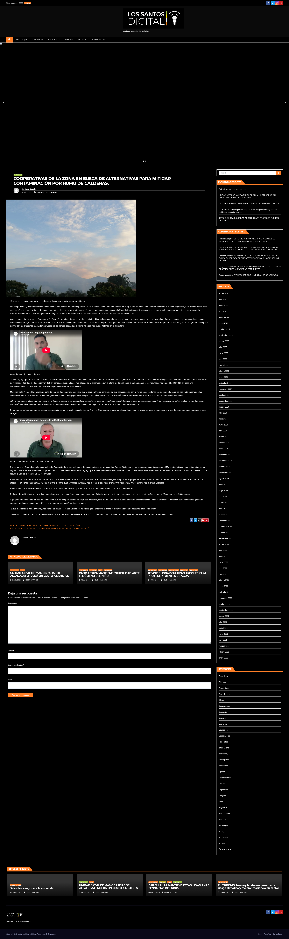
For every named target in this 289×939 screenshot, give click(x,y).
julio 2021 (223, 622)
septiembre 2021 (226, 610)
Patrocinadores (225, 778)
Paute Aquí (21, 40)
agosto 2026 (224, 293)
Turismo (222, 843)
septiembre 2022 (226, 538)
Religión (222, 796)
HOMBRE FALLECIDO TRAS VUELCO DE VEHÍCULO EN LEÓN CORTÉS (44, 525)
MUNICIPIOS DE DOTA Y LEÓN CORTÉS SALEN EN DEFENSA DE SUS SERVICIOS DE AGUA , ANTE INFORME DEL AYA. (249, 258)
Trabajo (222, 831)
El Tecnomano (51, 934)
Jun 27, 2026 (225, 892)
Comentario (13, 603)
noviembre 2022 (225, 526)
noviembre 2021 (225, 598)
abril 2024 (223, 431)
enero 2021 (223, 658)
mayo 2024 (223, 425)
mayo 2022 (223, 562)
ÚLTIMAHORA (225, 849)
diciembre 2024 (225, 383)
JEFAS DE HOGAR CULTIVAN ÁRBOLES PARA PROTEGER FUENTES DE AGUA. (177, 574)
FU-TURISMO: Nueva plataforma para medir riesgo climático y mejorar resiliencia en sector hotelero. (248, 888)
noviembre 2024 (225, 389)
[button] (282, 40)
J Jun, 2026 (153, 580)
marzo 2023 (224, 502)
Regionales (37, 40)
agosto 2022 (224, 544)
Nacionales (54, 40)
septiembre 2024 (226, 401)
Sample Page (277, 934)
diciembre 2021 (225, 592)
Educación (183, 570)
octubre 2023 (224, 467)
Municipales (224, 760)
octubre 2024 (224, 395)
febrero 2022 (224, 580)
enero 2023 (223, 514)
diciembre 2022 (225, 520)
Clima (100, 570)
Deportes (222, 718)
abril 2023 (223, 497)
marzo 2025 (224, 365)
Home (260, 934)
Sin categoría (224, 814)
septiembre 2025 (226, 335)
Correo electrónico (16, 665)
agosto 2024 (224, 407)
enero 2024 (223, 449)
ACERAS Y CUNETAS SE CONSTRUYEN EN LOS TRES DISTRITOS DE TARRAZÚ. (50, 529)
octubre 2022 (224, 532)
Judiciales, (223, 754)
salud (23, 570)
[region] (144, 103)
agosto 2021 (224, 616)
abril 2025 (223, 359)
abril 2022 (223, 568)
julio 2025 (223, 347)
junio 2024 (223, 419)
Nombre (11, 650)
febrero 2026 (224, 317)
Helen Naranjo (30, 189)
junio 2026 (223, 305)
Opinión (69, 40)
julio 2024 (223, 413)
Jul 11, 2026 (155, 892)
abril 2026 (223, 311)
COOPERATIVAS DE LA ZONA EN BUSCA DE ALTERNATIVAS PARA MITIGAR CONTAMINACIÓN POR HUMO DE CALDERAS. (92, 181)
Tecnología (223, 825)
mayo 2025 (223, 353)
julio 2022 (223, 550)
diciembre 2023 (225, 455)
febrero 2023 (224, 508)
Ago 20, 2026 (17, 892)
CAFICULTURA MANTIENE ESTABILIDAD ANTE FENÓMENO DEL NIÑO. (109, 574)
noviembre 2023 (225, 461)
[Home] (9, 40)
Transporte (223, 837)
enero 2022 (223, 586)
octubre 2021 (224, 604)
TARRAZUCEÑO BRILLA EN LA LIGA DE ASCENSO (256, 275)
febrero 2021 (224, 652)
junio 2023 (223, 485)
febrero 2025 (224, 371)
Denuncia (223, 712)
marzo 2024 (224, 437)
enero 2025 (223, 377)
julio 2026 (223, 299)
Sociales (222, 820)
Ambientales (163, 570)
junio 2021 (223, 628)
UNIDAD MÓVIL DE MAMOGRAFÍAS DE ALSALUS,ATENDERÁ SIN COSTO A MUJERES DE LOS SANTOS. (39, 575)
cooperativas (40, 192)
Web (10, 680)
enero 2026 (223, 323)
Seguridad (223, 808)
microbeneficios (51, 192)
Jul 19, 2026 (86, 892)
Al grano (82, 40)
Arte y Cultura (224, 694)
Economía (223, 724)
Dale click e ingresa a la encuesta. (233, 189)
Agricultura (84, 570)
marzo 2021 (224, 646)
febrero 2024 (224, 443)
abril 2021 (223, 640)
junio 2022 (223, 556)
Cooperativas (173, 570)
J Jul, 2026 (16, 580)
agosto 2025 (224, 341)
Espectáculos (224, 736)
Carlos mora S (225, 275)
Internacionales (225, 748)
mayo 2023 (223, 491)
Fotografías (99, 40)
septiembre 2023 (226, 473)
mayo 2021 (223, 634)
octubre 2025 (224, 329)
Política (222, 784)
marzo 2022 (224, 574)
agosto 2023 (224, 479)
